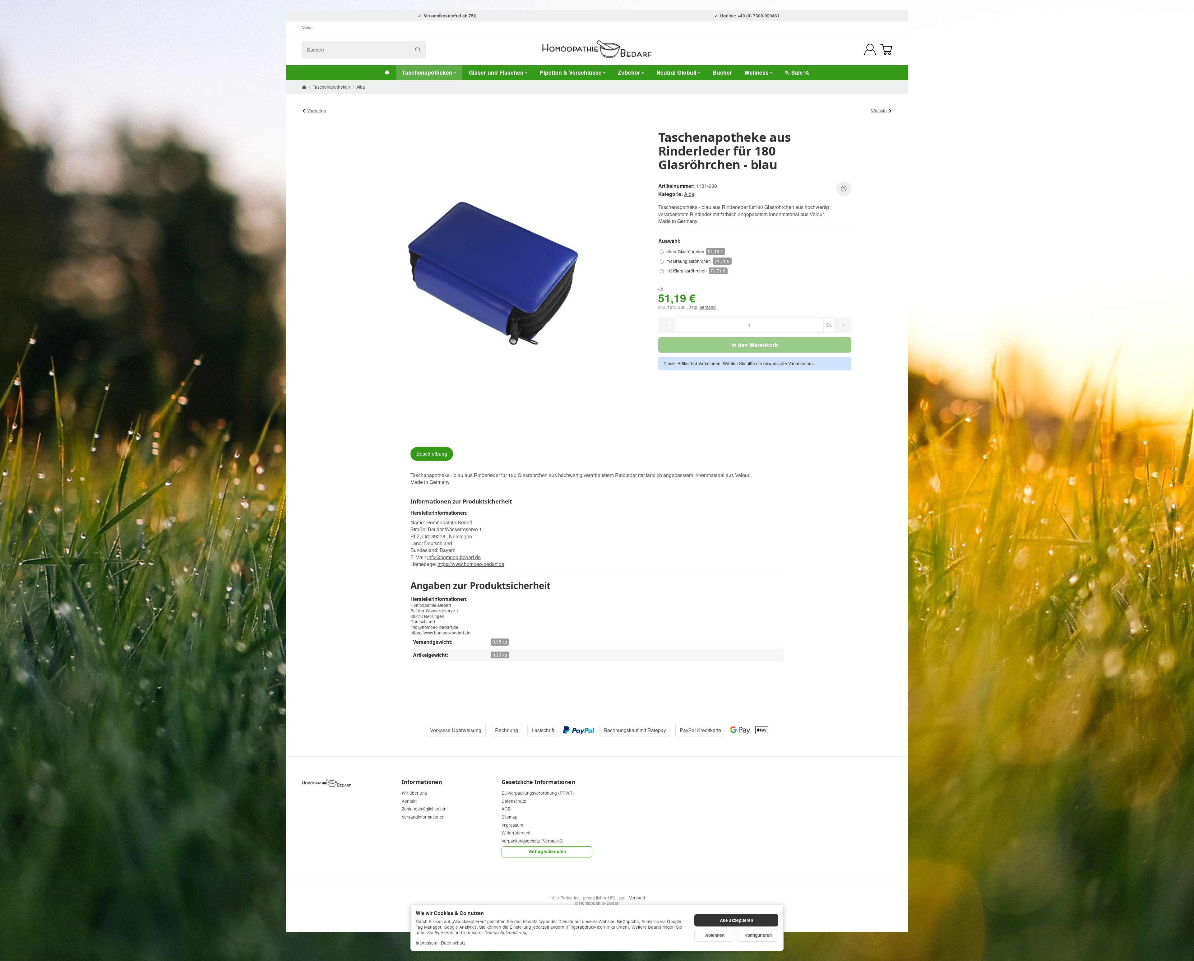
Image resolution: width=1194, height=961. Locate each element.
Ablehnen (714, 935)
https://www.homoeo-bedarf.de (470, 564)
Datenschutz (453, 943)
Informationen (422, 782)
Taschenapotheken (427, 72)
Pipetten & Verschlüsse (571, 72)
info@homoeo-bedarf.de (454, 557)
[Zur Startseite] (597, 49)
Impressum (426, 943)
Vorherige (316, 110)
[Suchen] (418, 49)
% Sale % (797, 72)
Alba (689, 193)
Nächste (879, 110)
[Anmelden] (870, 49)
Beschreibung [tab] (431, 453)
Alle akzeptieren (736, 920)
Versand (708, 307)
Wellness (756, 72)
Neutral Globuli (676, 72)
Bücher (722, 72)
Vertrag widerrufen (547, 851)
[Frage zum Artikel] (843, 188)
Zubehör (629, 72)
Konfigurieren (758, 935)
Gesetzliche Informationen (538, 782)
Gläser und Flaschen (496, 72)
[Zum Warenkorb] (886, 49)
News (307, 27)
